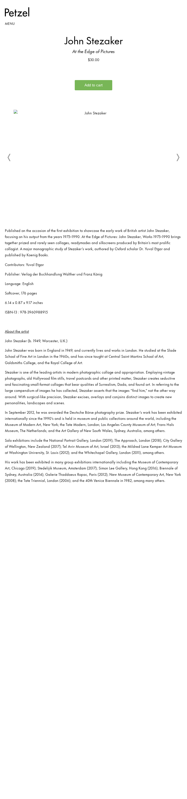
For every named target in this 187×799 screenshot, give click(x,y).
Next (178, 157)
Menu (10, 23)
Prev (9, 157)
